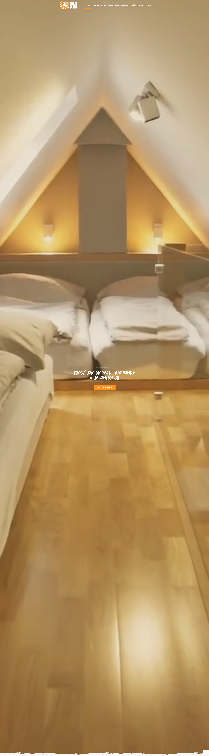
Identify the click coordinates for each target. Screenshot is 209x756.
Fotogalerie (108, 5)
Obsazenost (125, 5)
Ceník (117, 5)
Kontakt (149, 5)
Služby (134, 5)
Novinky (141, 5)
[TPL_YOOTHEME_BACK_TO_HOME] (68, 5)
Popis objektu (97, 5)
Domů (88, 5)
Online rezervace (104, 387)
